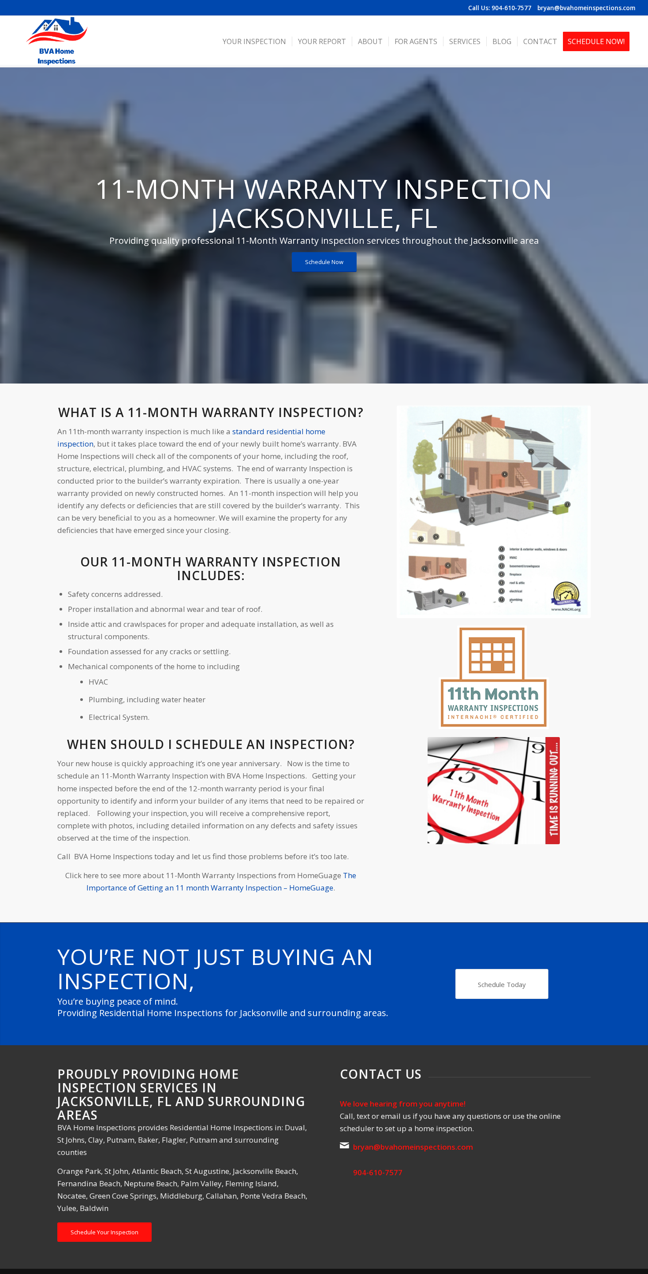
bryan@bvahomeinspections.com (586, 8)
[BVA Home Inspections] (56, 41)
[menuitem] (254, 41)
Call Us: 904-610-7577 (499, 8)
